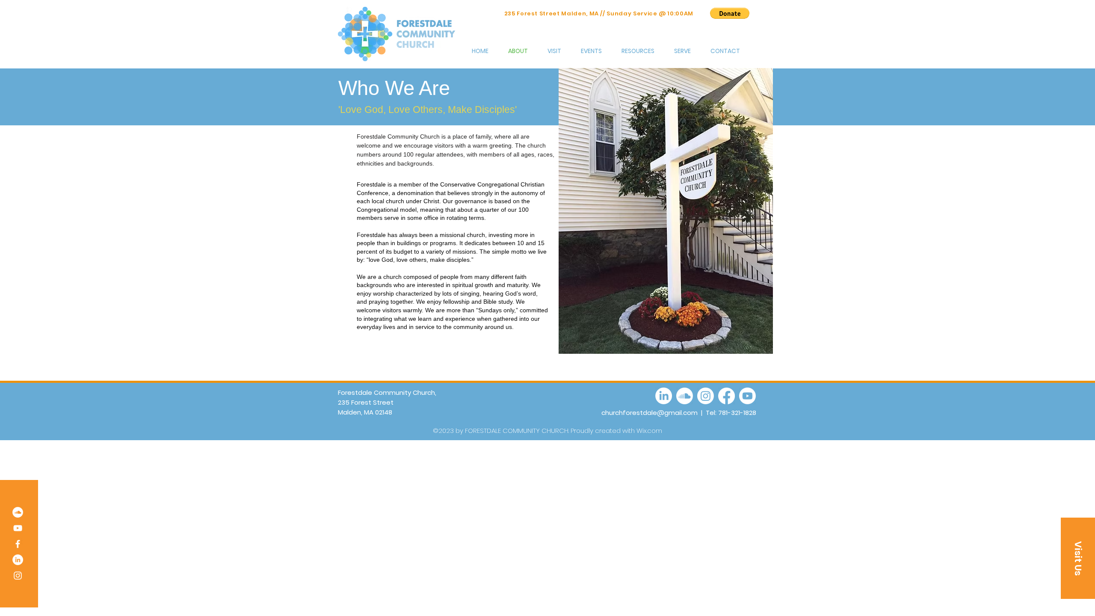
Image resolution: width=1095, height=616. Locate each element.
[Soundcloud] (684, 396)
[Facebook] (17, 544)
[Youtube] (747, 396)
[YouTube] (17, 528)
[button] (729, 13)
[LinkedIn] (17, 559)
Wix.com (649, 430)
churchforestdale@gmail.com (649, 412)
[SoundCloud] (17, 512)
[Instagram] (17, 575)
